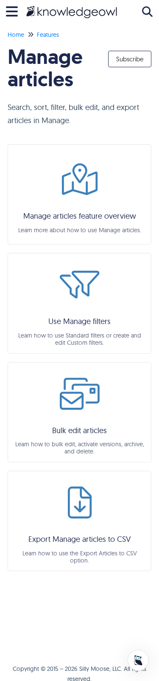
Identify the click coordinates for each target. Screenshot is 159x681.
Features (48, 34)
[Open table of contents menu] (14, 10)
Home (16, 34)
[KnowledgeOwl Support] (71, 7)
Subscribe (129, 59)
